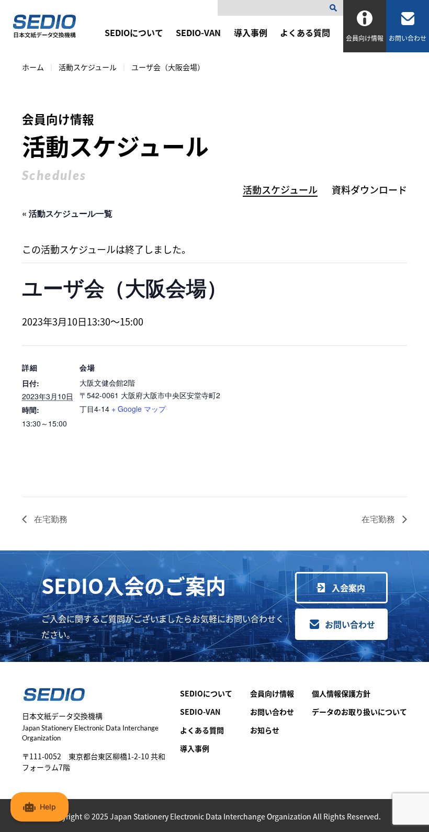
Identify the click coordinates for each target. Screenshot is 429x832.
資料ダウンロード (369, 189)
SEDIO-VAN (198, 32)
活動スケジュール (88, 67)
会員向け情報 (272, 693)
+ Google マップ (138, 408)
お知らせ (264, 730)
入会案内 (348, 587)
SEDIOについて (134, 32)
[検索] (335, 8)
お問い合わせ (350, 624)
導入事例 (250, 32)
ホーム (33, 67)
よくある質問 (305, 32)
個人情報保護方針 (341, 693)
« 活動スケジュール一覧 (67, 213)
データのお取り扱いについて (359, 711)
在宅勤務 (49, 519)
